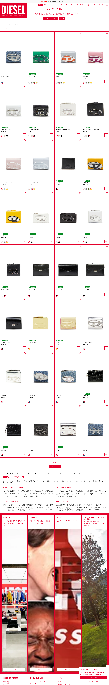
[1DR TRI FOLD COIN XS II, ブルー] (13, 52)
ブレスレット (86, 495)
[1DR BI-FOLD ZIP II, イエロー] (13, 211)
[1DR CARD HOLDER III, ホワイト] (40, 211)
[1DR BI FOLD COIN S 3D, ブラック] (68, 158)
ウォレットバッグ (60, 289)
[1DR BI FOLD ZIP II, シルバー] (13, 371)
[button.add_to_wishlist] (25, 33)
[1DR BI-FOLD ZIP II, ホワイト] (68, 105)
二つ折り (47, 18)
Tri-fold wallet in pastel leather (7, 182)
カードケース (31, 449)
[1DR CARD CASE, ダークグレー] (40, 424)
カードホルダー (86, 289)
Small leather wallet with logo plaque (63, 129)
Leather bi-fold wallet (60, 182)
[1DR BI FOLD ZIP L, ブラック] (13, 265)
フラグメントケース (33, 236)
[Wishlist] (103, 4)
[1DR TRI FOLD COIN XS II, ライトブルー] (40, 158)
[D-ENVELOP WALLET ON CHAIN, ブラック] (68, 265)
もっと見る (54, 466)
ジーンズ (71, 504)
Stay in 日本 (94, 677)
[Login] (99, 4)
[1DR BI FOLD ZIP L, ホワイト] (95, 211)
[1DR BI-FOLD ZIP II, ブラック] (95, 105)
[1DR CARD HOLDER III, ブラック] (68, 211)
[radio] (2, 82)
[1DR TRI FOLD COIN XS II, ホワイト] (13, 105)
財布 (16, 24)
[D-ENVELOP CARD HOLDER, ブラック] (95, 265)
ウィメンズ (4, 24)
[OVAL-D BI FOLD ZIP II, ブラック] (95, 371)
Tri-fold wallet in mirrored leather (63, 449)
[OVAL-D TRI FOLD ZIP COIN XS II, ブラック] (13, 424)
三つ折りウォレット (5, 76)
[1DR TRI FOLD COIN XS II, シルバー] (68, 424)
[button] (54, 1)
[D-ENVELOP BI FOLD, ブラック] (40, 265)
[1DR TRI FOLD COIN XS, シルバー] (95, 318)
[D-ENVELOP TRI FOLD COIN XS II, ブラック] (13, 318)
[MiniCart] (107, 4)
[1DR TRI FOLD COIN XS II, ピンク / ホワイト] (95, 52)
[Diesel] (13, 10)
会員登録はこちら (41, 669)
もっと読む (14, 669)
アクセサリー (11, 24)
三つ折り (55, 18)
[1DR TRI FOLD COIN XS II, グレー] (68, 52)
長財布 (62, 18)
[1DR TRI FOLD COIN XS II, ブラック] (40, 105)
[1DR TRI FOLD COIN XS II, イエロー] (95, 158)
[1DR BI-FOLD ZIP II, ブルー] (95, 424)
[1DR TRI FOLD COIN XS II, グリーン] (40, 52)
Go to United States (94, 681)
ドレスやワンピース (90, 491)
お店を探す (68, 669)
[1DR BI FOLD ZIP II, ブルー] (68, 371)
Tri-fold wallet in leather (6, 129)
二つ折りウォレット (5, 236)
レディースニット (74, 507)
